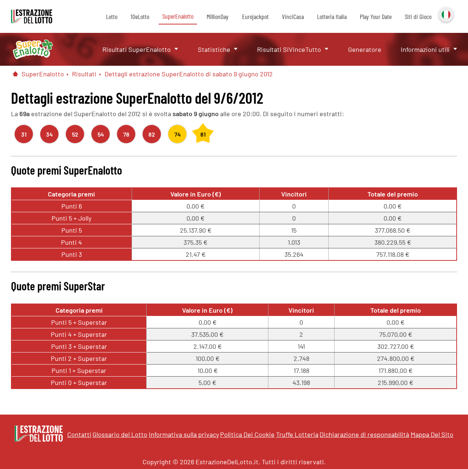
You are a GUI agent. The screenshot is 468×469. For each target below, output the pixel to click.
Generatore (364, 49)
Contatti (79, 434)
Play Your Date (376, 16)
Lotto (111, 16)
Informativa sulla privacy (184, 434)
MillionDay (218, 16)
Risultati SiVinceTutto (289, 49)
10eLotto (140, 16)
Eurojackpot (255, 16)
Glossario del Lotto (120, 434)
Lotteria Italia (332, 16)
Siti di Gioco (418, 16)
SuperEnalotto (177, 16)
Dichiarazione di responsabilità (364, 434)
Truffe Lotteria (297, 434)
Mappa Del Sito (432, 434)
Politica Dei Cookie (247, 434)
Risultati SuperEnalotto (136, 49)
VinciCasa (293, 16)
